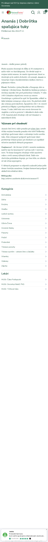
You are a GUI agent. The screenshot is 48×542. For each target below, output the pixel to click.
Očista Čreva (6, 223)
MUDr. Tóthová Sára (9, 289)
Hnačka (4, 209)
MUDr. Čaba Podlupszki (11, 279)
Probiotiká (5, 242)
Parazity (4, 233)
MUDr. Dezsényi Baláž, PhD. (12, 284)
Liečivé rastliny (7, 214)
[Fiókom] (39, 12)
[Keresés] (33, 12)
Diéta (3, 199)
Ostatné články (7, 228)
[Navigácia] (2, 12)
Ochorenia (5, 218)
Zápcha (4, 266)
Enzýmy (4, 204)
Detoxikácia (6, 195)
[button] (46, 529)
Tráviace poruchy (8, 247)
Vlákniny (4, 261)
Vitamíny (5, 256)
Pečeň (4, 237)
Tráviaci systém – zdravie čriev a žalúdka (17, 251)
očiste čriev (35, 128)
